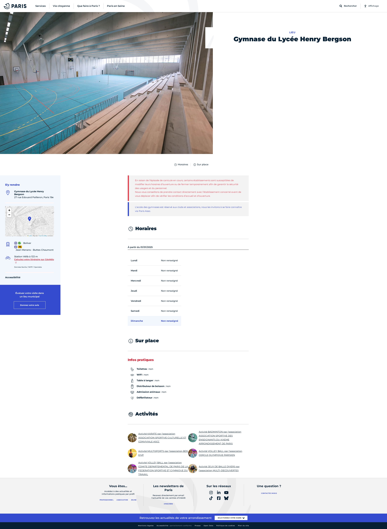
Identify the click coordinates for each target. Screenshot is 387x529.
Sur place (202, 164)
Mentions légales (146, 526)
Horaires (183, 164)
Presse (198, 526)
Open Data (208, 526)
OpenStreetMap (43, 235)
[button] (29, 219)
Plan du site (243, 526)
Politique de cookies (225, 526)
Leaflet (30, 235)
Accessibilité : (174, 526)
